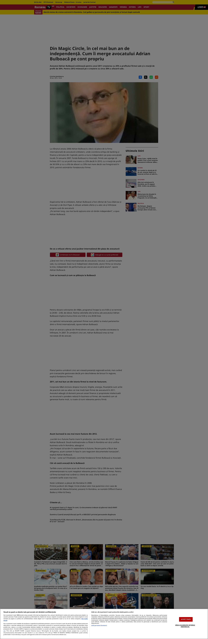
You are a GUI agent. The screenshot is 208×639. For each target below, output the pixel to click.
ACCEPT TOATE (186, 619)
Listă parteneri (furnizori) (99, 625)
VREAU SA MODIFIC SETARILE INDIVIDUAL (185, 626)
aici (4, 631)
